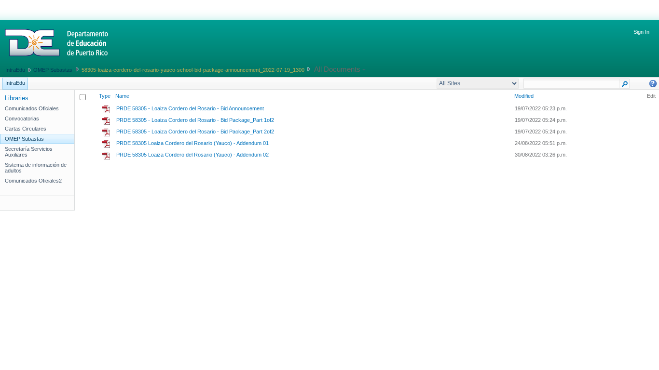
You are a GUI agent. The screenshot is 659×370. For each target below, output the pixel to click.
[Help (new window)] (653, 83)
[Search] (624, 86)
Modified (524, 96)
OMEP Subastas (52, 70)
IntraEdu (15, 70)
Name (122, 96)
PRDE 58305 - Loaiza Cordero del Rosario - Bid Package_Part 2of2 (195, 131)
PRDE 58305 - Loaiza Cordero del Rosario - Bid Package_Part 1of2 (195, 120)
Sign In (641, 32)
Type (104, 96)
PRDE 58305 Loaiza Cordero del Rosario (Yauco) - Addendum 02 (192, 155)
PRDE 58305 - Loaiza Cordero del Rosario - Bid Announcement (190, 108)
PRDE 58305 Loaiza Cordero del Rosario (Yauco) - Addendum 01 (192, 143)
